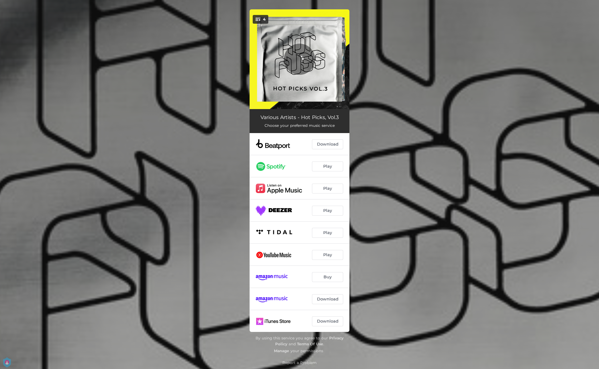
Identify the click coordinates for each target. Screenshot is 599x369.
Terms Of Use (310, 344)
